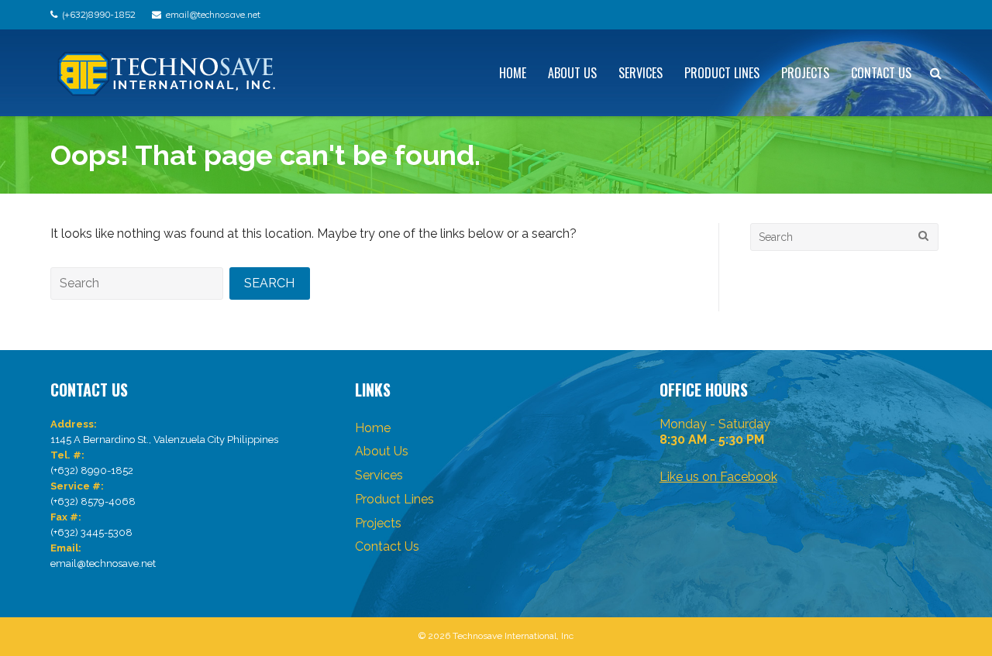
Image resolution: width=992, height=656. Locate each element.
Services (640, 73)
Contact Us (881, 73)
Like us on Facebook (718, 476)
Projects (805, 73)
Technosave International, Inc (513, 635)
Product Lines (722, 73)
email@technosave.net (213, 14)
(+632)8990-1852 (99, 14)
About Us (572, 73)
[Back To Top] (954, 619)
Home (512, 73)
